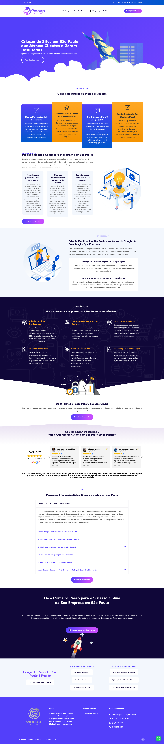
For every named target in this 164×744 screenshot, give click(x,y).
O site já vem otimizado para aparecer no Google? (57, 547)
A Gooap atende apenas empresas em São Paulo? (56, 562)
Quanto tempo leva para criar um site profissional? (57, 532)
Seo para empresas (81, 11)
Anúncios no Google (62, 11)
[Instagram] (143, 739)
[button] (141, 457)
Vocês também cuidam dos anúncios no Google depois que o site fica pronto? (67, 570)
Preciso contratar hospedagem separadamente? (56, 555)
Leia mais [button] (55, 465)
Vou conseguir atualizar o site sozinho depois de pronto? (59, 539)
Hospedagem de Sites (101, 11)
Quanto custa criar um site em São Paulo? (54, 504)
